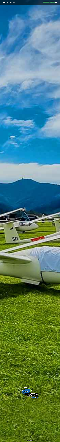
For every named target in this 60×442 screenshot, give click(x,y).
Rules (31, 2)
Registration (47, 2)
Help (34, 2)
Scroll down (30, 440)
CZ (56, 2)
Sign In (53, 2)
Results (19, 2)
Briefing (24, 2)
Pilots (28, 2)
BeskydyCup (9, 2)
